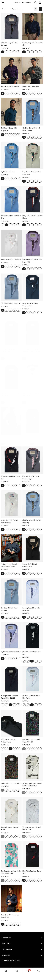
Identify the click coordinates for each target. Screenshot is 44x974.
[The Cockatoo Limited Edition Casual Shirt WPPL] (11, 855)
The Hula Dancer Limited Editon (9, 828)
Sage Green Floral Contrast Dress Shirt (31, 173)
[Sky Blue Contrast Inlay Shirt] (11, 287)
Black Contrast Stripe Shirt (10, 437)
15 (6, 52)
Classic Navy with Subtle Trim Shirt (32, 44)
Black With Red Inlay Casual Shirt (31, 872)
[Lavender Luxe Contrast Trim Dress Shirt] (32, 243)
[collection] (17, 971)
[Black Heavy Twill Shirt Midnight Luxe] (11, 723)
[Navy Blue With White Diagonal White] (32, 287)
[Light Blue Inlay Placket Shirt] (11, 635)
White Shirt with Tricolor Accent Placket (9, 521)
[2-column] (40, 9)
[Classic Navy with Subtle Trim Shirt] (32, 26)
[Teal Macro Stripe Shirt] (11, 112)
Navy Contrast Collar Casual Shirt (10, 477)
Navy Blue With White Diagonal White (30, 304)
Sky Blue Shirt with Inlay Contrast (9, 609)
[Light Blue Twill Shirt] (11, 155)
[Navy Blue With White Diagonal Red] (11, 333)
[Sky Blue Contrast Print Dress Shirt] (11, 199)
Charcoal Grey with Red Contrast (9, 44)
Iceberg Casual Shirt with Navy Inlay (31, 609)
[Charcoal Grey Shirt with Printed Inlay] (32, 460)
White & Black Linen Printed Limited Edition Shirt (32, 784)
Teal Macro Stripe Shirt (9, 128)
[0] (39, 2)
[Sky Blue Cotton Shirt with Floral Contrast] (32, 112)
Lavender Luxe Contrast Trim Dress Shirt (32, 260)
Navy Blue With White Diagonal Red (9, 350)
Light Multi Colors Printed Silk (11, 783)
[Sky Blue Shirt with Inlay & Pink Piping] (32, 679)
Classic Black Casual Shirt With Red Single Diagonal (31, 350)
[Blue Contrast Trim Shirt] (32, 421)
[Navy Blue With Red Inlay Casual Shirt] (11, 898)
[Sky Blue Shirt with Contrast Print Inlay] (32, 504)
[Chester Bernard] (22, 3)
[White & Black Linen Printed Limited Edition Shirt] (32, 767)
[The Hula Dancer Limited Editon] (11, 811)
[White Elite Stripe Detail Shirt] (11, 243)
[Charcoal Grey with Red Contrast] (11, 26)
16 (14, 52)
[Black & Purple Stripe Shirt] (11, 70)
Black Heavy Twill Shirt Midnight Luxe (8, 740)
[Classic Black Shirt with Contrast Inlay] (32, 548)
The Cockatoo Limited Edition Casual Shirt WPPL (11, 872)
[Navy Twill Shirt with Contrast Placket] (32, 199)
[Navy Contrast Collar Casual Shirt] (11, 460)
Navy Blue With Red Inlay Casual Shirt (10, 916)
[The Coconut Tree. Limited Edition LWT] (32, 811)
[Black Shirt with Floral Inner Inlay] (32, 635)
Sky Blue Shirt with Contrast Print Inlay (31, 521)
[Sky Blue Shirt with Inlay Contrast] (11, 591)
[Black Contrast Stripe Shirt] (11, 421)
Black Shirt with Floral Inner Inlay (31, 653)
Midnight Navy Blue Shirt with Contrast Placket (9, 565)
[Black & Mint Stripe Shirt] (32, 70)
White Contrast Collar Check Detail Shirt (32, 394)
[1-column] (35, 9)
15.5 (10, 52)
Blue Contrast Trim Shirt (30, 437)
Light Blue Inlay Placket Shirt (11, 652)
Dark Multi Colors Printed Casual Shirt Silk (31, 740)
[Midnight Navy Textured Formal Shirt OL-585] (11, 679)
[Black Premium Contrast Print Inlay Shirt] (11, 377)
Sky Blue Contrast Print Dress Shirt (11, 217)
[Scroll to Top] (40, 962)
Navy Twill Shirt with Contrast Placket (32, 217)
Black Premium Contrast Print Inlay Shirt (11, 394)
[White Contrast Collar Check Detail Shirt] (32, 377)
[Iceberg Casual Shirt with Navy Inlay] (32, 591)
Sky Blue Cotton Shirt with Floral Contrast (31, 129)
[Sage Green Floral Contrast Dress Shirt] (32, 155)
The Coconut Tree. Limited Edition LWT (31, 828)
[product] (5, 970)
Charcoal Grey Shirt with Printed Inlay (30, 477)
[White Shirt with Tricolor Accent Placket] (11, 504)
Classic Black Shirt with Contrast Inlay (30, 565)
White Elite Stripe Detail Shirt (11, 259)
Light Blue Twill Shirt (8, 172)
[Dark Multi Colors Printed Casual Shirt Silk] (32, 723)
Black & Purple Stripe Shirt (10, 86)
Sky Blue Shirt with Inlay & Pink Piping (31, 696)
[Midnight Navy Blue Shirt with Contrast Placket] (11, 548)
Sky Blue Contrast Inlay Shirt (10, 303)
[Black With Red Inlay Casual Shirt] (32, 855)
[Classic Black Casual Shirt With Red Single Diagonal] (32, 333)
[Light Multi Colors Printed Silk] (11, 767)
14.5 (2, 52)
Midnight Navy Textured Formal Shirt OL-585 (9, 696)
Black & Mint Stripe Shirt (30, 86)
